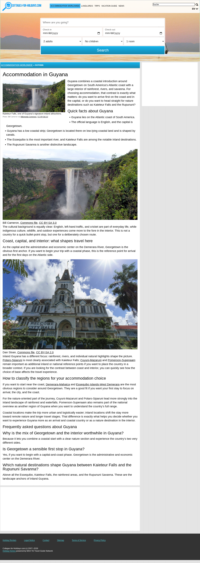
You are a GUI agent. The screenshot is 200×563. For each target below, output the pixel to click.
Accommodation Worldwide (65, 6)
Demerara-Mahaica (58, 384)
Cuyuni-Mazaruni (91, 360)
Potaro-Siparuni (12, 360)
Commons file (29, 222)
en (193, 9)
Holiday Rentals (9, 540)
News (121, 6)
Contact (46, 540)
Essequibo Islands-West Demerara (98, 384)
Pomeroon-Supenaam (121, 360)
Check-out (110, 29)
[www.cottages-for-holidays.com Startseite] (21, 6)
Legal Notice (29, 540)
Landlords (87, 6)
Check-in (47, 29)
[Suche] (197, 4)
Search (103, 50)
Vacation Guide (109, 6)
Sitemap (60, 540)
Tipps (97, 6)
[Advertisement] (70, 509)
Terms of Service (79, 540)
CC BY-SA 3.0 (48, 222)
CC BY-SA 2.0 (45, 352)
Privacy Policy (100, 540)
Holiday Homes (9, 551)
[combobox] (102, 22)
